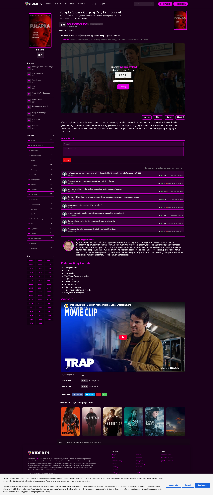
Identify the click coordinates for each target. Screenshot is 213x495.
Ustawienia (173, 485)
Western (34, 243)
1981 (31, 319)
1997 (49, 296)
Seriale (58, 4)
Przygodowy (35, 204)
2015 (49, 272)
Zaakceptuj (202, 485)
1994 (49, 300)
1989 (40, 307)
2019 (40, 268)
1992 (40, 303)
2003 (49, 288)
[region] (106, 484)
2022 (40, 265)
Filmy (48, 4)
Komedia (34, 189)
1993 (31, 303)
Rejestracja (181, 4)
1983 (40, 315)
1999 (31, 296)
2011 (31, 280)
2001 (40, 292)
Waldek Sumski (166, 455)
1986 (40, 311)
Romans (34, 209)
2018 (49, 268)
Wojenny (34, 248)
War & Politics (36, 238)
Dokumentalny (36, 155)
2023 (31, 265)
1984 (31, 315)
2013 (40, 276)
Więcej (103, 4)
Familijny (34, 165)
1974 (31, 323)
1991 (49, 303)
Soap (32, 224)
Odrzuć (188, 485)
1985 (49, 311)
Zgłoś (181, 117)
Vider (37, 458)
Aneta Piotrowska (167, 458)
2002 (31, 292)
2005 (31, 288)
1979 (40, 319)
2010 (40, 280)
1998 (40, 296)
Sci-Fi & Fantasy (37, 219)
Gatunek (81, 4)
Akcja (33, 140)
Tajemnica (34, 228)
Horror (33, 184)
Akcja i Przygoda (37, 145)
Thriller (71, 30)
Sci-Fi (33, 214)
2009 (49, 280)
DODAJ (66, 160)
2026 (31, 261)
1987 (31, 311)
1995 (40, 300)
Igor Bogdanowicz (85, 239)
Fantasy (34, 170)
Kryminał (62, 30)
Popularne (69, 4)
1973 (40, 323)
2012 (49, 276)
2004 (40, 288)
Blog (94, 4)
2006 (49, 284)
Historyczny (35, 180)
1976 (49, 319)
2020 (31, 268)
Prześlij (123, 87)
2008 (31, 284)
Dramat (33, 160)
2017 (31, 272)
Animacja (34, 150)
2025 (40, 261)
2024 (49, 261)
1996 (31, 300)
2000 (49, 292)
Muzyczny (34, 199)
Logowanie (165, 4)
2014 (31, 276)
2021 (49, 265)
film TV (33, 175)
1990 (31, 307)
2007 (40, 284)
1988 (49, 307)
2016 (40, 272)
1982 (49, 315)
